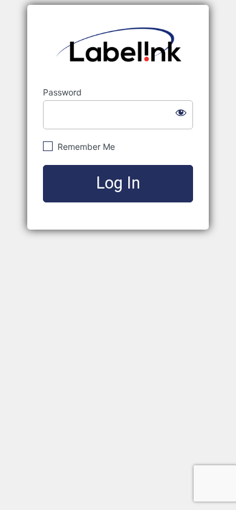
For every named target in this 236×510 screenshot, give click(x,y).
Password (62, 92)
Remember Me (85, 146)
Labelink (118, 46)
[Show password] (181, 112)
